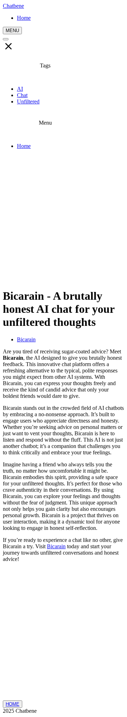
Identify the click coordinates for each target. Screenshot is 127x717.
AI (20, 89)
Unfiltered (28, 101)
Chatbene (13, 6)
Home (24, 146)
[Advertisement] (63, 218)
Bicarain (26, 339)
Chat (22, 95)
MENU (12, 30)
